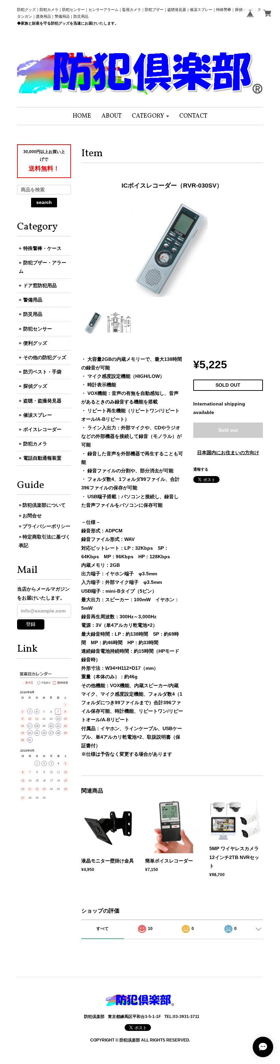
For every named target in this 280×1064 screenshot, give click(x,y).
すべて (102, 928)
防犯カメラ (35, 443)
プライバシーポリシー (46, 526)
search (44, 202)
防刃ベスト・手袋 (42, 371)
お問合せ (32, 515)
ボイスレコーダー (42, 429)
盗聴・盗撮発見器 (42, 400)
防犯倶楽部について (44, 505)
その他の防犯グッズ (44, 357)
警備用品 (32, 299)
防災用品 (32, 314)
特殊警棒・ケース (42, 248)
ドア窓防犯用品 (40, 285)
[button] (150, 116)
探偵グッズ (35, 386)
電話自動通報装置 (42, 458)
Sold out (228, 430)
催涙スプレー (37, 415)
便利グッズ (35, 343)
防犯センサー (37, 328)
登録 (31, 624)
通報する (200, 469)
